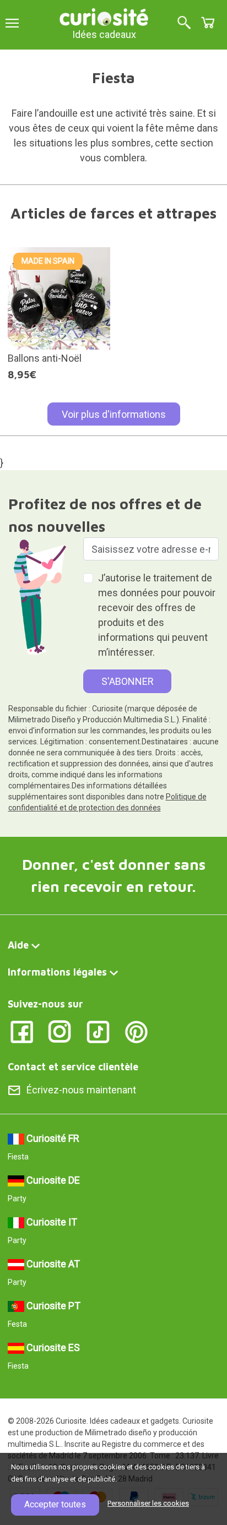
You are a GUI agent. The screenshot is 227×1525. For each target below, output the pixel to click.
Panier (207, 22)
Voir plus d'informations (114, 414)
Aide (18, 945)
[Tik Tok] (98, 1031)
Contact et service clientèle (73, 1066)
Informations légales (57, 972)
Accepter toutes (55, 1504)
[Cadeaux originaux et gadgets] (104, 16)
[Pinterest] (136, 1031)
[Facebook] (21, 1031)
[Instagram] (59, 1031)
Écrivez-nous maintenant (81, 1090)
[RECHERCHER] (184, 23)
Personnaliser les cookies (148, 1503)
